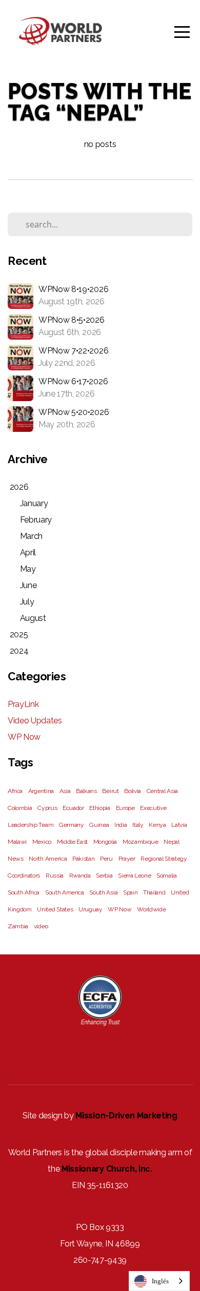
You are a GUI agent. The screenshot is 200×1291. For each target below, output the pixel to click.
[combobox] (159, 1281)
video (41, 926)
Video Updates (35, 720)
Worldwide (151, 909)
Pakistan (83, 858)
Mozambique (140, 841)
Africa (15, 791)
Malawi (17, 841)
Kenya (157, 824)
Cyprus (47, 807)
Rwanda (80, 875)
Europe (125, 807)
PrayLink (23, 704)
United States (55, 909)
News (16, 858)
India (120, 824)
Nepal (171, 841)
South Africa (23, 892)
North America (48, 858)
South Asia (103, 892)
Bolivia (132, 791)
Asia (65, 791)
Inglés (160, 1281)
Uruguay (90, 909)
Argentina (41, 791)
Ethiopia (99, 807)
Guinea (99, 824)
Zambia (18, 926)
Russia (55, 875)
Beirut (110, 791)
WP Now (24, 737)
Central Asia (162, 791)
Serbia (104, 875)
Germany (71, 824)
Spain (130, 892)
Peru (106, 858)
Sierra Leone (134, 875)
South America (64, 892)
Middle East (72, 841)
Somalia (166, 875)
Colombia (20, 807)
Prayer (126, 858)
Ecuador (73, 807)
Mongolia (105, 841)
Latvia (179, 824)
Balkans (86, 791)
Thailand (154, 892)
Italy (137, 824)
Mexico (41, 841)
